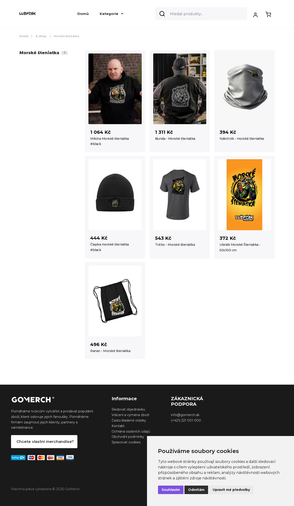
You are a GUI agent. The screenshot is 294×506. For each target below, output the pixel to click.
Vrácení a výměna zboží (130, 415)
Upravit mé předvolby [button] (231, 490)
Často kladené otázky (129, 420)
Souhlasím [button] (171, 490)
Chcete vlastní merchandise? (45, 441)
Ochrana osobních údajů (131, 431)
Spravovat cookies (126, 442)
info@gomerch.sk (185, 415)
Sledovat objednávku (128, 409)
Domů (83, 13)
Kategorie (109, 13)
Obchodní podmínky (128, 437)
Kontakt (118, 426)
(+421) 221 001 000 (186, 420)
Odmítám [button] (196, 490)
